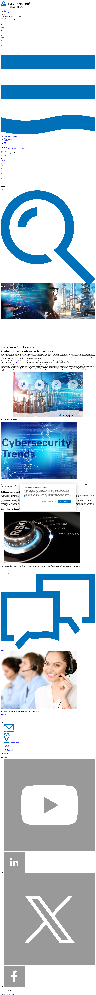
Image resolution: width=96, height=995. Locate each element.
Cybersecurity (7, 138)
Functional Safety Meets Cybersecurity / (14, 148)
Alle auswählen (64, 501)
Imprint (5, 993)
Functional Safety (8, 139)
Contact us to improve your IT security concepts (12, 573)
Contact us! (3, 714)
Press (8, 746)
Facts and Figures (11, 750)
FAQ (5, 142)
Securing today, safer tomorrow (11, 136)
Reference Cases (7, 140)
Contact (5, 11)
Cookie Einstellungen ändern (49, 501)
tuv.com (8, 754)
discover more (4, 488)
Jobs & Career (10, 749)
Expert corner (7, 10)
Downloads (6, 13)
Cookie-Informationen (47, 496)
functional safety (65, 364)
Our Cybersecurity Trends (9, 482)
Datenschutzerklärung (29, 496)
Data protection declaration (10, 994)
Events (5, 14)
